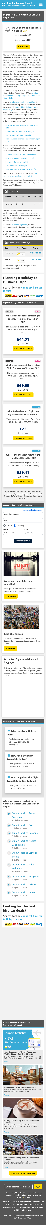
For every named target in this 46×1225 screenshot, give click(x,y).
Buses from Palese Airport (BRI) (17, 162)
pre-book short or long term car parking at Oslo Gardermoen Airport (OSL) (21, 95)
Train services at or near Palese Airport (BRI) (21, 169)
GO (38, 1186)
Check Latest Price (23, 348)
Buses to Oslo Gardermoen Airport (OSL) (20, 131)
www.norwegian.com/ (20, 225)
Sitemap (28, 1197)
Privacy (19, 1197)
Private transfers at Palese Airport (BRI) (20, 158)
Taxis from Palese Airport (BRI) (16, 166)
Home (8, 1193)
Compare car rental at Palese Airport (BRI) (21, 155)
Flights (15, 1193)
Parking (9, 1195)
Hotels (17, 1195)
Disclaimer (37, 1195)
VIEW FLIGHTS (35, 253)
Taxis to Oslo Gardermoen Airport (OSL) (20, 135)
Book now (23, 47)
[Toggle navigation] (41, 4)
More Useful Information (23, 1173)
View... (6, 1062)
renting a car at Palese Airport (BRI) (23, 102)
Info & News (26, 1195)
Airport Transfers (35, 1193)
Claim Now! (11, 596)
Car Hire (23, 1193)
